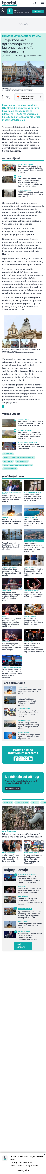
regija (35, 802)
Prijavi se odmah (12, 788)
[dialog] (23, 1163)
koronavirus (21, 461)
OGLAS (23, 24)
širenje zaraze (10, 469)
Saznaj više (23, 1170)
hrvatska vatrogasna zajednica (18, 465)
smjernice (8, 461)
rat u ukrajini (22, 802)
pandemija (8, 454)
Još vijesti (21, 946)
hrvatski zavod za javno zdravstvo (19, 457)
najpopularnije (16, 870)
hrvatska (8, 802)
